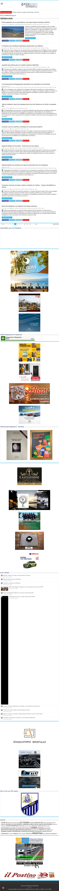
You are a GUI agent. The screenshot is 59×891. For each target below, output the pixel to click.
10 (24, 224)
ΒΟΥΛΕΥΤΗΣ (39, 822)
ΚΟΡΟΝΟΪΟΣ (5, 828)
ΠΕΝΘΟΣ (9, 831)
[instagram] (30, 887)
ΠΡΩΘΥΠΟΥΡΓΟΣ (47, 831)
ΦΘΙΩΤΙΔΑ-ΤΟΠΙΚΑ (42, 24)
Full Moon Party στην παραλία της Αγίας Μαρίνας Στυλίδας (16, 710)
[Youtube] (29, 887)
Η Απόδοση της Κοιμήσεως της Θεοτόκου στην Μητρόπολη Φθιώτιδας (19, 717)
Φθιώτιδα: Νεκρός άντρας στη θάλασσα (21, 12)
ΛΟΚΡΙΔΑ (40, 828)
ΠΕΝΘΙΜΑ (4, 831)
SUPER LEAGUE (16, 822)
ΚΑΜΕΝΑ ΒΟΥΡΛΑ (41, 825)
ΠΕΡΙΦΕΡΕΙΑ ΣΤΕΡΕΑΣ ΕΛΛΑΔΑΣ (23, 831)
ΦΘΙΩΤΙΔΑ (37, 833)
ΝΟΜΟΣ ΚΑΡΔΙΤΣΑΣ (20, 87)
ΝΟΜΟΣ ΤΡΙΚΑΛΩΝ (37, 67)
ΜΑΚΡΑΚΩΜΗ (47, 828)
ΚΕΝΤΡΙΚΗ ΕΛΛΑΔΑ (29, 48)
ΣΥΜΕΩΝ (15, 833)
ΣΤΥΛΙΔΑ (11, 833)
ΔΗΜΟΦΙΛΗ (30, 24)
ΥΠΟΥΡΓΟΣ (28, 833)
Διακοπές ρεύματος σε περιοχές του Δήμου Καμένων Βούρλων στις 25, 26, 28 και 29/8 (22, 713)
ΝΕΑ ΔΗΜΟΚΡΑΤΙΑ (35, 829)
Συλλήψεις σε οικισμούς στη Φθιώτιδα (11, 583)
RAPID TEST (10, 822)
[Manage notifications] (3, 888)
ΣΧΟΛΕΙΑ (23, 833)
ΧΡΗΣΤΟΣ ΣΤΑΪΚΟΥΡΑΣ (51, 833)
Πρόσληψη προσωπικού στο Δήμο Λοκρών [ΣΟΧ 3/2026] (22, 596)
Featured (13, 24)
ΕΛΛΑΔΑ (17, 108)
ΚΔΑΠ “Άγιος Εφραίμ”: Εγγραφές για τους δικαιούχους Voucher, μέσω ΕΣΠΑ (26, 586)
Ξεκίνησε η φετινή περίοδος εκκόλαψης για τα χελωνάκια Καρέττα (22, 127)
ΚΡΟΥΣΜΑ (13, 828)
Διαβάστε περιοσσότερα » (30, 38)
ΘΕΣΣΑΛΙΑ (22, 48)
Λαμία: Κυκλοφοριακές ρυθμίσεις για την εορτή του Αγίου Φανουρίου (18, 592)
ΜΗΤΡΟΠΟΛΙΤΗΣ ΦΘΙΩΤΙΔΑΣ (24, 829)
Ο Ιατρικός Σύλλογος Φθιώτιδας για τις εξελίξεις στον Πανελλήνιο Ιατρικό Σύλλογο (21, 706)
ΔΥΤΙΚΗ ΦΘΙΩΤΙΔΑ (12, 826)
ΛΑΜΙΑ (34, 828)
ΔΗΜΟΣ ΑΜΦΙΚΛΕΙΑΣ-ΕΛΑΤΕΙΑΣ (49, 822)
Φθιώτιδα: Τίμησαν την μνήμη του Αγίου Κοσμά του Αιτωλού (16, 575)
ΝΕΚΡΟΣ (41, 829)
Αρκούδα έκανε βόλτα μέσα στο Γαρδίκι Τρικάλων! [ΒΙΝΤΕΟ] (20, 65)
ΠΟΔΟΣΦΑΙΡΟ (38, 831)
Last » (36, 224)
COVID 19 (4, 822)
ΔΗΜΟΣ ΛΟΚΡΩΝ (18, 208)
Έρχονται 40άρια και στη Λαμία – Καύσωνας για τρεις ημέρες (20, 146)
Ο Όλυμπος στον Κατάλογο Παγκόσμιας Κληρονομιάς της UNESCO (22, 46)
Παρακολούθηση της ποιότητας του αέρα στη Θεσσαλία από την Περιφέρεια (25, 165)
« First (2, 224)
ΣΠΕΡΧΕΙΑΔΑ (5, 833)
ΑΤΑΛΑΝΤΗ (32, 822)
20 (27, 224)
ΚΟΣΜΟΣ (26, 189)
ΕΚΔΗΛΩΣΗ (21, 825)
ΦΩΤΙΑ (44, 833)
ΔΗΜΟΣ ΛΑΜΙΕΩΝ (18, 148)
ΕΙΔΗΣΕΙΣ (13, 108)
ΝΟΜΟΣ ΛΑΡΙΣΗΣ (36, 48)
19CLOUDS (35, 885)
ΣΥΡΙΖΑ (19, 833)
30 (30, 224)
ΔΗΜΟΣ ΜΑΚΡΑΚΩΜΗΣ (45, 824)
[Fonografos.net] (29, 4)
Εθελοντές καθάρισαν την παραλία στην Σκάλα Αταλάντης (19, 206)
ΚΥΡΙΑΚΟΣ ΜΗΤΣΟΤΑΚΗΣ (23, 828)
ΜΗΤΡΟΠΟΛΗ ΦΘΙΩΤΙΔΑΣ (8, 829)
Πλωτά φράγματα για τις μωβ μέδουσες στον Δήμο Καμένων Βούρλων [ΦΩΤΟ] (26, 22)
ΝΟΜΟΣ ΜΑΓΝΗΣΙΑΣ (35, 87)
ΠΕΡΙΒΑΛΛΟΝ (35, 24)
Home (2, 15)
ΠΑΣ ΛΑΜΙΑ (47, 829)
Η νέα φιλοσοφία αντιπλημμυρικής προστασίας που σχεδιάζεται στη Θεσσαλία (26, 84)
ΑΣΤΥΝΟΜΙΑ (24, 822)
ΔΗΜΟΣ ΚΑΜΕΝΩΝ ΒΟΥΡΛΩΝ (21, 24)
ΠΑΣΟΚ (51, 829)
